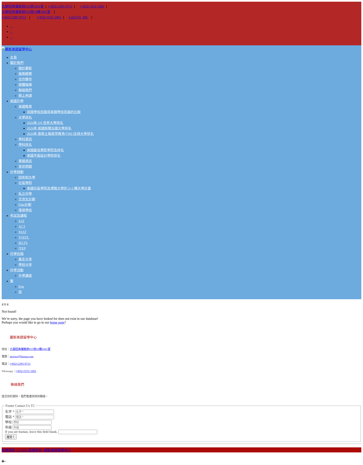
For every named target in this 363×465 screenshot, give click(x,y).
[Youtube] (8, 457)
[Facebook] (5, 457)
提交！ (11, 437)
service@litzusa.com (21, 356)
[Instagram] (3, 457)
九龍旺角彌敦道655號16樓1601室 (26, 12)
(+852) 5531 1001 (92, 6)
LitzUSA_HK (78, 17)
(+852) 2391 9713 (60, 6)
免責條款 (8, 450)
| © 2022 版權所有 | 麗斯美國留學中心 (43, 450)
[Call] (13, 457)
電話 (9, 417)
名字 (9, 411)
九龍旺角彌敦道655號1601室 (23, 6)
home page (57, 322)
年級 (9, 427)
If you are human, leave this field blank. (31, 432)
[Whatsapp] (10, 457)
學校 (9, 422)
